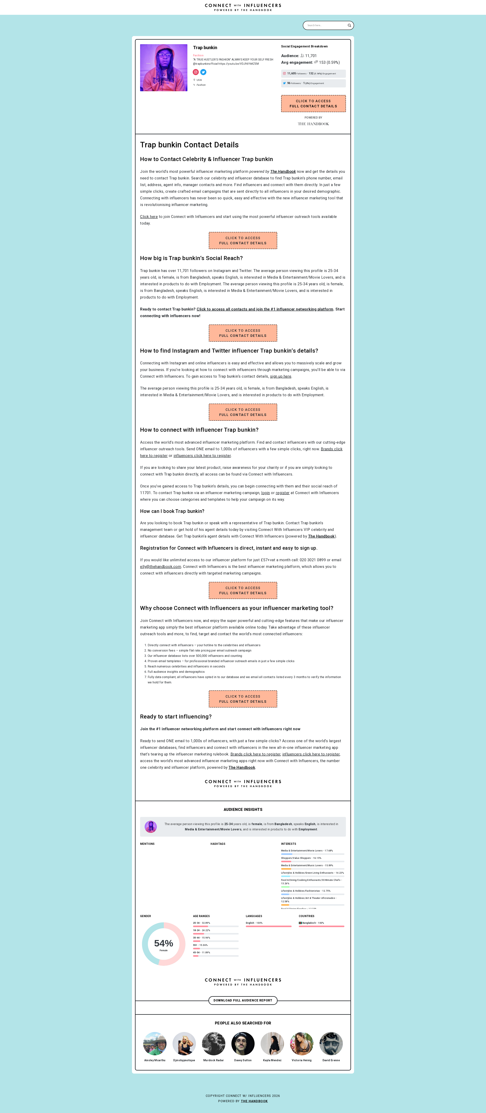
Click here (149, 216)
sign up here (280, 376)
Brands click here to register (255, 754)
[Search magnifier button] (349, 25)
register (283, 492)
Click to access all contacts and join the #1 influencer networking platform (265, 309)
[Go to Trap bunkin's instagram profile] (285, 74)
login (265, 492)
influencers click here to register (202, 455)
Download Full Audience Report (243, 1000)
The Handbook (254, 1101)
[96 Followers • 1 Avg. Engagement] (203, 72)
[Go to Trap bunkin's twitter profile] (285, 83)
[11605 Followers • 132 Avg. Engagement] (196, 72)
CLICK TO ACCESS (313, 103)
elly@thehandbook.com (160, 566)
